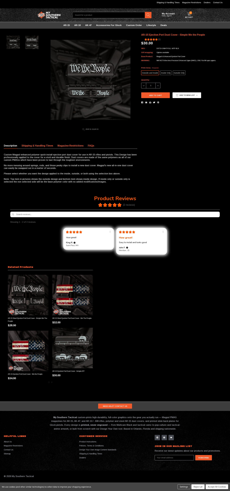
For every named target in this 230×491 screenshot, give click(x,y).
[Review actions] (110, 232)
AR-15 (66, 25)
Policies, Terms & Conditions (91, 446)
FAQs (91, 145)
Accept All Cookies (217, 486)
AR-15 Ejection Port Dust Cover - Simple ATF (68, 371)
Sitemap (7, 454)
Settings (184, 486)
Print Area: (149, 68)
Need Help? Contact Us (115, 406)
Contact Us (218, 2)
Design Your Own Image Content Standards (97, 450)
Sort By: (198, 222)
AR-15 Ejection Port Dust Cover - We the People (25, 374)
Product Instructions (87, 442)
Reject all (198, 486)
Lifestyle (151, 25)
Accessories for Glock (109, 25)
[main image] (90, 79)
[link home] (49, 15)
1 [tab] (49, 382)
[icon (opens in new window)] (157, 437)
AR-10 (77, 25)
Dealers (207, 2)
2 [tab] (51, 382)
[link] (28, 295)
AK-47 (88, 25)
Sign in (169, 16)
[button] (186, 95)
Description (10, 145)
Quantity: (145, 80)
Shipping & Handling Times (168, 2)
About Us (8, 442)
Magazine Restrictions (191, 2)
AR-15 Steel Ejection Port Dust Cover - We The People (72, 318)
